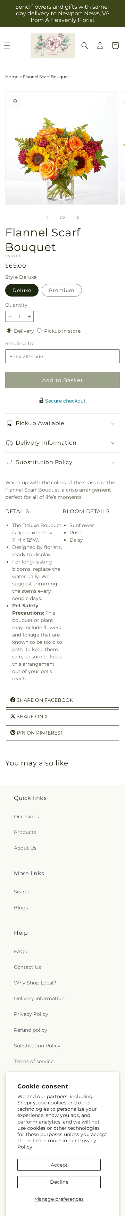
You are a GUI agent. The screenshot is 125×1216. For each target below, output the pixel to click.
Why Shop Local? (35, 983)
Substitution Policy (37, 1046)
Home (11, 76)
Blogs (21, 908)
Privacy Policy (31, 1014)
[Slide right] (77, 217)
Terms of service (33, 1061)
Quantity (16, 305)
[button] (84, 45)
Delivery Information (39, 998)
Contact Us (27, 967)
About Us (25, 848)
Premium (62, 290)
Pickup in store (62, 331)
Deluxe (21, 290)
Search (22, 892)
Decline (59, 1182)
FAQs (20, 951)
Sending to (29, 343)
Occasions (26, 816)
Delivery (24, 331)
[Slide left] (47, 217)
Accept (59, 1165)
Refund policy (30, 1030)
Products (25, 832)
